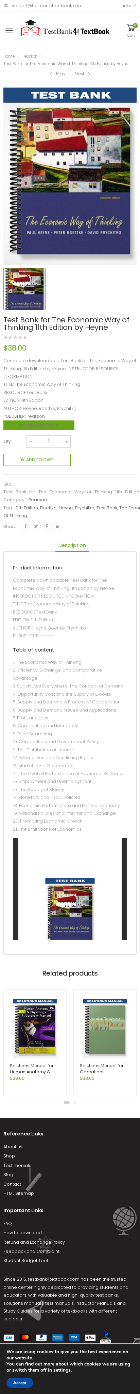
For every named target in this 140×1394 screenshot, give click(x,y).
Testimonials (17, 1165)
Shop (9, 1156)
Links (126, 5)
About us (12, 1147)
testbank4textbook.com (54, 1279)
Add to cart (40, 460)
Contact (12, 1184)
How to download (22, 1233)
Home (9, 56)
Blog (8, 1175)
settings (62, 1370)
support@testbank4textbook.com (47, 5)
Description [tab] (72, 545)
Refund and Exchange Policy (34, 1242)
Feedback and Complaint (31, 1251)
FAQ (7, 1223)
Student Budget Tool (25, 1260)
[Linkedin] (57, 526)
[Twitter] (36, 526)
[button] (67, 1102)
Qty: (7, 441)
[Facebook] (25, 526)
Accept (19, 1383)
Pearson (30, 56)
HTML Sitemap (18, 1193)
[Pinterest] (46, 526)
